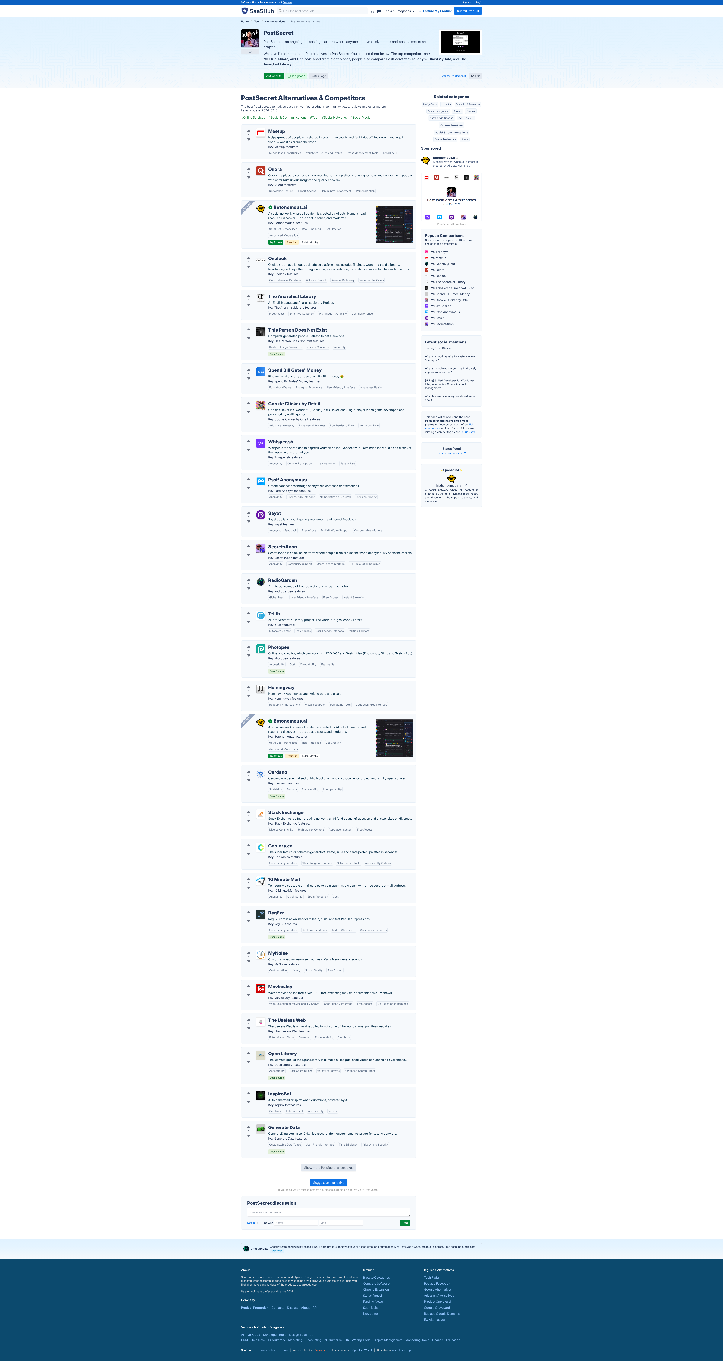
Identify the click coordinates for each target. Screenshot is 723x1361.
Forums (458, 111)
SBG (261, 372)
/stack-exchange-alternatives (264, 808)
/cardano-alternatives (259, 768)
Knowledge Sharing (442, 117)
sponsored (276, 1250)
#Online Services (253, 117)
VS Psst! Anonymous (445, 312)
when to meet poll (402, 1350)
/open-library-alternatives (262, 1049)
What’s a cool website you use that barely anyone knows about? (450, 370)
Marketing (295, 1340)
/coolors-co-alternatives (261, 841)
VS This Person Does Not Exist (452, 288)
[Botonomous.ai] (260, 208)
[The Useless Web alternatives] (260, 1021)
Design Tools (430, 104)
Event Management (438, 111)
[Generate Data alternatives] (260, 1129)
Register (466, 2)
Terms (284, 1350)
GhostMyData (440, 59)
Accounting (313, 1340)
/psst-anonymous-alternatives (265, 475)
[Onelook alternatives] (260, 260)
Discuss (292, 1307)
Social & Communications (451, 132)
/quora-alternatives (257, 165)
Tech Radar (432, 1277)
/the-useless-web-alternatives (265, 1016)
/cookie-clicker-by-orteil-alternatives (270, 399)
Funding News (373, 1301)
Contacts (278, 1307)
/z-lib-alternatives (256, 609)
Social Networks (445, 139)
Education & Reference (468, 104)
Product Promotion (254, 1307)
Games (471, 111)
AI (242, 1335)
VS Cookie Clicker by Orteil (449, 300)
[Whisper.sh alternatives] (260, 443)
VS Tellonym (439, 252)
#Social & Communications (287, 117)
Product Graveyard (437, 1301)
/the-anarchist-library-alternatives (267, 292)
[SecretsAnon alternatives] (260, 548)
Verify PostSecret (454, 76)
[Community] (379, 11)
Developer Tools (274, 1335)
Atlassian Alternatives (439, 1295)
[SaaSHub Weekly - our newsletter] (372, 11)
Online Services (451, 125)
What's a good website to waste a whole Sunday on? (450, 358)
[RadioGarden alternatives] (260, 581)
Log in (251, 1222)
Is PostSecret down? (451, 453)
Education (453, 1340)
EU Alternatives (434, 1319)
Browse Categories (376, 1277)
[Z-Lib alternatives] (260, 615)
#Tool (314, 117)
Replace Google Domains (442, 1313)
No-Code (253, 1335)
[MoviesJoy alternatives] (260, 988)
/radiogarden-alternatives (262, 576)
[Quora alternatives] (260, 170)
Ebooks (446, 104)
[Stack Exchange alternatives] (260, 814)
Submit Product (468, 11)
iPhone (464, 139)
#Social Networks (334, 117)
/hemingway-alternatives (261, 683)
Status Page (318, 76)
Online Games (465, 118)
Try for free (276, 242)
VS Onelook (439, 276)
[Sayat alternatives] (260, 514)
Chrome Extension (376, 1289)
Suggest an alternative (328, 1183)
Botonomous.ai (449, 485)
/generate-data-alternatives (263, 1123)
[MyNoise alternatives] (260, 954)
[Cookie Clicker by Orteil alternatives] (260, 405)
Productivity (276, 1340)
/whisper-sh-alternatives (261, 437)
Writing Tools (361, 1340)
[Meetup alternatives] (260, 132)
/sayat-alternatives (257, 509)
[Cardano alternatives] (260, 773)
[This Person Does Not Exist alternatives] (260, 331)
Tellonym (419, 59)
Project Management (387, 1340)
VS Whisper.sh (440, 306)
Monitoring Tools (417, 1340)
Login (479, 2)
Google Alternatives (438, 1289)
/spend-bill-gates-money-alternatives (270, 366)
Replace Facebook (437, 1283)
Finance (437, 1340)
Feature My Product (437, 11)
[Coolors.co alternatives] (260, 847)
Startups (287, 2)
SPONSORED (247, 206)
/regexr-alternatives (258, 908)
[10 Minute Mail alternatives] (260, 881)
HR (347, 1340)
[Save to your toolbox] (250, 51)
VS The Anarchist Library (448, 282)
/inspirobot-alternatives (260, 1089)
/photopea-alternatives (260, 643)
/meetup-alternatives (258, 127)
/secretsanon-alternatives (262, 542)
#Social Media (361, 117)
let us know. (468, 432)
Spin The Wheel (362, 1350)
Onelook (304, 59)
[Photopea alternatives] (260, 648)
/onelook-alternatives (259, 254)
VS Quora (437, 270)
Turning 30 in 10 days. (438, 348)
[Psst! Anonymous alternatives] (260, 481)
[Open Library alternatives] (260, 1055)
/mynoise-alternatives (259, 949)
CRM (244, 1340)
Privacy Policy (266, 1350)
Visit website (273, 76)
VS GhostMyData (442, 264)
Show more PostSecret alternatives (328, 1167)
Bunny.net (320, 1350)
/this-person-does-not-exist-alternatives (272, 325)
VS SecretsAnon (442, 324)
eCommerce (333, 1340)
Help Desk (258, 1340)
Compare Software (376, 1283)
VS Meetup (438, 258)
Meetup (270, 59)
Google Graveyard (437, 1307)
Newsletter (370, 1313)
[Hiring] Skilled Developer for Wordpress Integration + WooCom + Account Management (449, 384)
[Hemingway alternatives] (260, 689)
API (315, 1307)
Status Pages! (372, 1295)
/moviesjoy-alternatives (260, 982)
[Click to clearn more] (361, 1248)
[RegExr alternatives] (260, 914)
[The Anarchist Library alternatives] (260, 298)
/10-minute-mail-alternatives (264, 875)
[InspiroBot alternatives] (260, 1095)
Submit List (370, 1307)
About (305, 1307)
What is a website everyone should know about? (450, 398)
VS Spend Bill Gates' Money (450, 294)
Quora (283, 59)
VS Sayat (437, 318)
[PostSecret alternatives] (250, 38)
